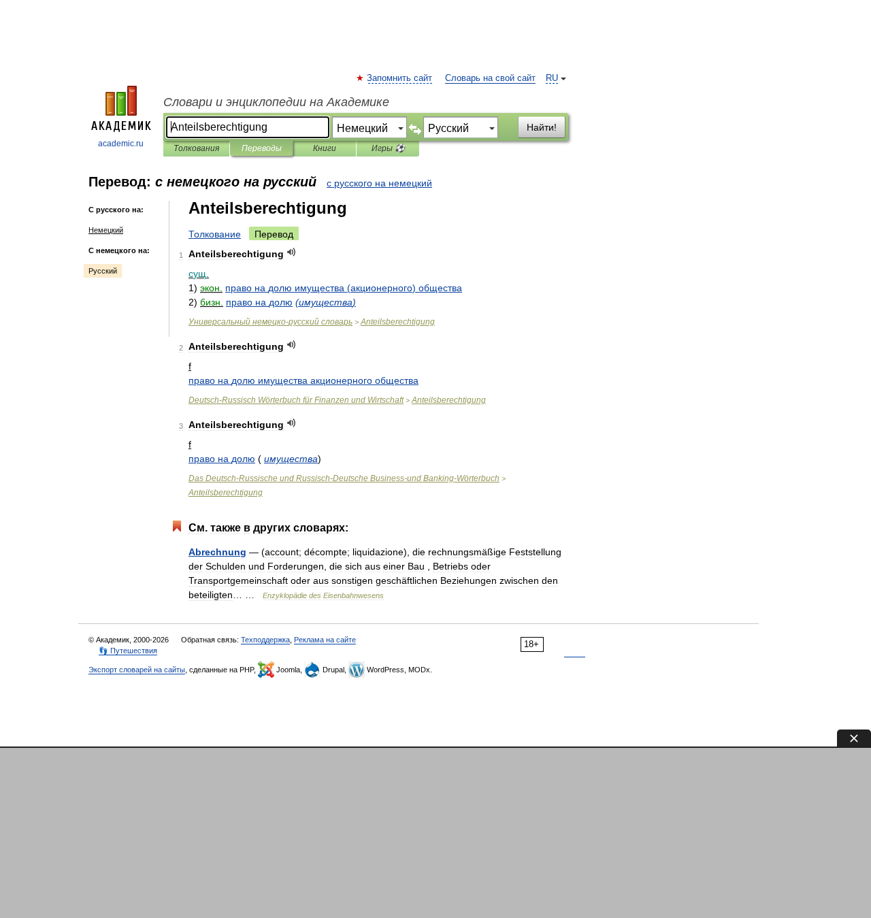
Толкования (196, 148)
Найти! (542, 127)
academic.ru (121, 143)
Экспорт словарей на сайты (136, 670)
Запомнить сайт (400, 78)
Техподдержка (265, 640)
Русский (102, 271)
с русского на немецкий (379, 183)
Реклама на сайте (325, 640)
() (343, 287)
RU (552, 78)
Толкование (214, 234)
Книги (324, 148)
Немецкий (105, 230)
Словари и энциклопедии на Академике (276, 102)
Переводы (262, 148)
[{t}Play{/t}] (291, 252)
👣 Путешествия (128, 650)
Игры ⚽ (388, 148)
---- (343, 478)
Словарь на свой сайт (490, 78)
